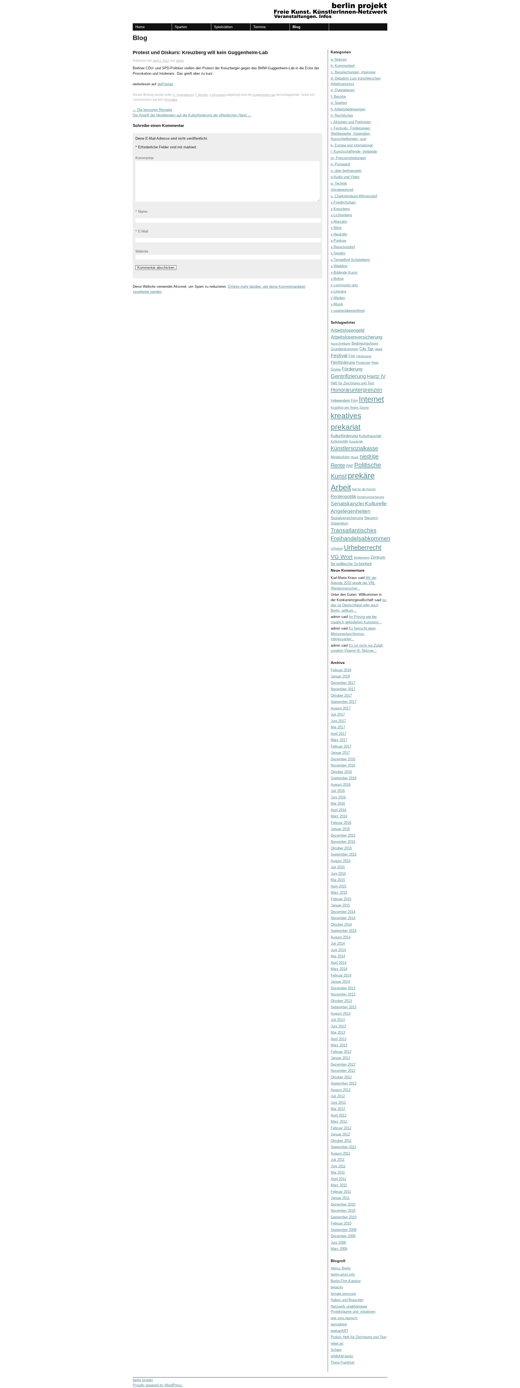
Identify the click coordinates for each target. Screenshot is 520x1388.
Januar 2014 (340, 982)
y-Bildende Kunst (344, 272)
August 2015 (340, 861)
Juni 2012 (338, 1103)
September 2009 (343, 1230)
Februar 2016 (341, 823)
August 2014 (340, 937)
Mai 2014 (338, 956)
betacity (337, 1287)
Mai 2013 (338, 1032)
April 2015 (338, 886)
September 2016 (343, 778)
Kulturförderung (344, 435)
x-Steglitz (338, 253)
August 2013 (340, 1013)
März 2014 (339, 969)
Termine (259, 27)
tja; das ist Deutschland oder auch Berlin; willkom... (359, 605)
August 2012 (340, 1090)
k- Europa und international (352, 145)
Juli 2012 (338, 1096)
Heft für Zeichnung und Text (352, 383)
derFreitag (165, 84)
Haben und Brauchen (347, 1300)
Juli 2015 (338, 867)
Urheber (337, 549)
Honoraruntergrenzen (356, 390)
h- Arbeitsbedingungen (348, 109)
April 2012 (338, 1115)
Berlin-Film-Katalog (345, 1281)
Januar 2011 (340, 1198)
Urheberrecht (362, 547)
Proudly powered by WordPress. (158, 1385)
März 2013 (339, 1045)
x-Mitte (336, 228)
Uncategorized (342, 190)
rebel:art (337, 1343)
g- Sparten (339, 103)
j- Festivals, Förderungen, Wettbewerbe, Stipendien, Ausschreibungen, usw (351, 133)
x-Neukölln (339, 234)
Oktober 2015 (341, 848)
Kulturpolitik (339, 441)
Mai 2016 (338, 803)
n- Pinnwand (340, 164)
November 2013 (343, 994)
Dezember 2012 (343, 1064)
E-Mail (143, 231)
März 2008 (339, 1249)
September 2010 (343, 1217)
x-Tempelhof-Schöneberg (350, 260)
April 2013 (338, 1039)
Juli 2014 (338, 943)
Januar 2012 (340, 1134)
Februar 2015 (341, 899)
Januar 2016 (340, 829)
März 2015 (339, 893)
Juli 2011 (337, 1160)
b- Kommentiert (343, 66)
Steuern (371, 518)
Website (141, 251)
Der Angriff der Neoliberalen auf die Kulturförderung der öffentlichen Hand (192, 115)
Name (142, 211)
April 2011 (338, 1179)
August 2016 (340, 785)
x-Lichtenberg (341, 215)
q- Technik (339, 183)
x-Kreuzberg (218, 94)
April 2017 (338, 734)
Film (352, 356)
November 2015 (343, 842)
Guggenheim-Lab (263, 94)
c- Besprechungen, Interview (353, 72)
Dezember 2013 (343, 988)
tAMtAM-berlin (342, 1356)
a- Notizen (339, 59)
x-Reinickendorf (343, 247)
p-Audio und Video (345, 177)
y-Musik (337, 304)
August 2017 (340, 708)
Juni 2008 (338, 1242)
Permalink (170, 99)
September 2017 (343, 702)
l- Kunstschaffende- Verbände (354, 151)
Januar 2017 (340, 753)
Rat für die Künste (364, 489)
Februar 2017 (341, 746)
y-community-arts (344, 285)
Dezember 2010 (343, 1204)
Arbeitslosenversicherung (356, 337)
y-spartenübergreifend (348, 311)
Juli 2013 (338, 1020)
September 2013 (343, 1007)
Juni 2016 (338, 797)
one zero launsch (344, 1318)
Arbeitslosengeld (347, 330)
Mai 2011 (338, 1172)
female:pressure (343, 1294)
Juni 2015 (338, 874)
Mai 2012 (338, 1109)
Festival (339, 355)
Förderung (352, 369)
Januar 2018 (340, 676)
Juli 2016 (338, 791)
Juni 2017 (338, 721)
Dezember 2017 (343, 683)
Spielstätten (223, 27)
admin (180, 60)
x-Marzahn (339, 222)
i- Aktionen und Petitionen (351, 122)
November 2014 (343, 918)
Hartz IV (376, 376)
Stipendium (339, 523)
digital (378, 349)
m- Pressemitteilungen (348, 158)
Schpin (336, 1350)
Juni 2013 (338, 1026)
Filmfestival (363, 356)
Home (140, 27)
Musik (355, 457)
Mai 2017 (338, 727)
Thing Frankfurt (343, 1362)
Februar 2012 (341, 1128)
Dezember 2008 (343, 1236)
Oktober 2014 (341, 924)
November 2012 (343, 1071)
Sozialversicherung (347, 518)
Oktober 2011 (341, 1141)
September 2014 (343, 931)
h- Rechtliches (342, 115)
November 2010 (343, 1211)
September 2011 (343, 1147)
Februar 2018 (341, 670)
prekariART (339, 1331)
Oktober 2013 (341, 1001)
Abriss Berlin (341, 1268)
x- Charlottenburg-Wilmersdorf (354, 196)
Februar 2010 (341, 1223)
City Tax (366, 348)
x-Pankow (338, 240)
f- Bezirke (201, 94)
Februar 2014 (341, 975)
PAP (349, 466)
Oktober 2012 (341, 1077)
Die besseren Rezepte (152, 110)
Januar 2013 (340, 1058)
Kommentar (144, 158)
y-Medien (338, 298)
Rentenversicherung (370, 497)
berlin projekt (143, 1380)
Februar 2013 (341, 1052)
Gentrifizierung (348, 376)
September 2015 (343, 854)
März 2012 (339, 1121)
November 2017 (343, 689)
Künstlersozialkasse (354, 448)
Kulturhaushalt (370, 436)
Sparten (181, 27)
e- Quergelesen (183, 94)
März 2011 (339, 1185)
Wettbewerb (361, 557)
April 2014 (338, 963)
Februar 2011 (341, 1192)
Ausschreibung (340, 343)
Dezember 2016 (343, 759)
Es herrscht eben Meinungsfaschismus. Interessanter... (353, 633)
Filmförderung (343, 362)
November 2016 (343, 765)
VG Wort (342, 557)
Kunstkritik (356, 441)
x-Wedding (339, 266)
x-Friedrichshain (343, 202)
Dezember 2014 (343, 912)
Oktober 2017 (341, 695)
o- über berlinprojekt (346, 171)
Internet (371, 399)
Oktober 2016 (341, 772)
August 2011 (340, 1153)
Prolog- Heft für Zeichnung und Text (358, 1337)
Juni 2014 (338, 950)
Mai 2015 (338, 880)
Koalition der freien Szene (350, 408)
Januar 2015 (340, 905)
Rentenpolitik (343, 496)
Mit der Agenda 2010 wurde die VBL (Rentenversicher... (353, 583)
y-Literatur (338, 291)
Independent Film (344, 400)
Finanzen (363, 363)
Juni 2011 (338, 1166)
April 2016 (338, 810)
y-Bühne (337, 279)
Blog (296, 27)
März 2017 (339, 740)
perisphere (339, 1324)
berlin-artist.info (343, 1274)
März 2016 (339, 816)
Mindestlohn (340, 457)
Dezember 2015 (343, 835)
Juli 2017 (338, 714)
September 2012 (343, 1083)
